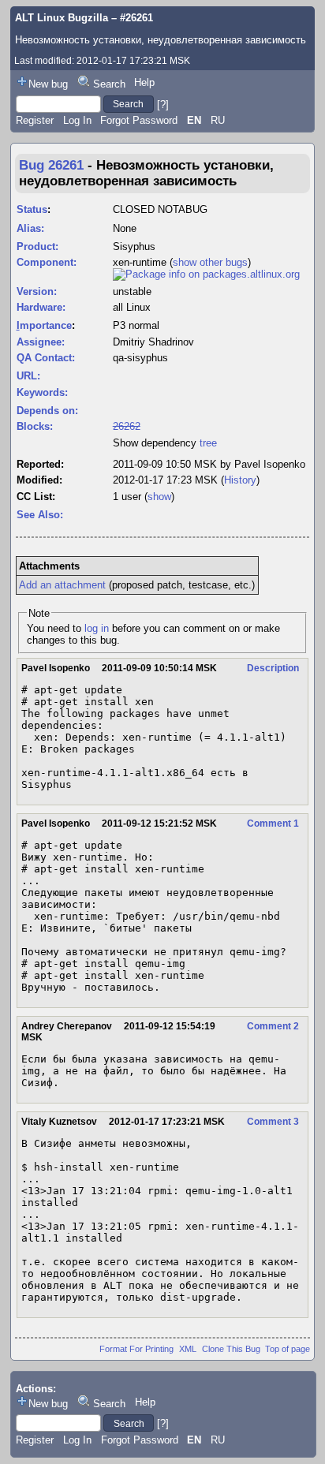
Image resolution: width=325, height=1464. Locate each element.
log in (96, 628)
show (159, 496)
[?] (163, 104)
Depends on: (47, 410)
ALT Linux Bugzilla (61, 18)
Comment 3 (273, 1121)
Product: (37, 246)
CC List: (36, 496)
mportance (44, 325)
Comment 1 (273, 823)
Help (144, 82)
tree (208, 443)
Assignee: (41, 342)
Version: (37, 291)
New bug (48, 84)
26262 (126, 426)
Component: (47, 262)
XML (187, 1349)
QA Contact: (46, 358)
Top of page (287, 1349)
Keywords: (42, 392)
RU (218, 120)
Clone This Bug (231, 1349)
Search (109, 84)
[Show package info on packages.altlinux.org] (206, 274)
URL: (28, 376)
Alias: (30, 228)
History (240, 480)
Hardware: (41, 307)
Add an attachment (62, 585)
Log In (77, 120)
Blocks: (35, 426)
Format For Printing (136, 1349)
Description (273, 668)
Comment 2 (273, 1026)
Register (35, 120)
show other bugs (210, 262)
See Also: (40, 515)
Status (32, 209)
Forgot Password (138, 120)
